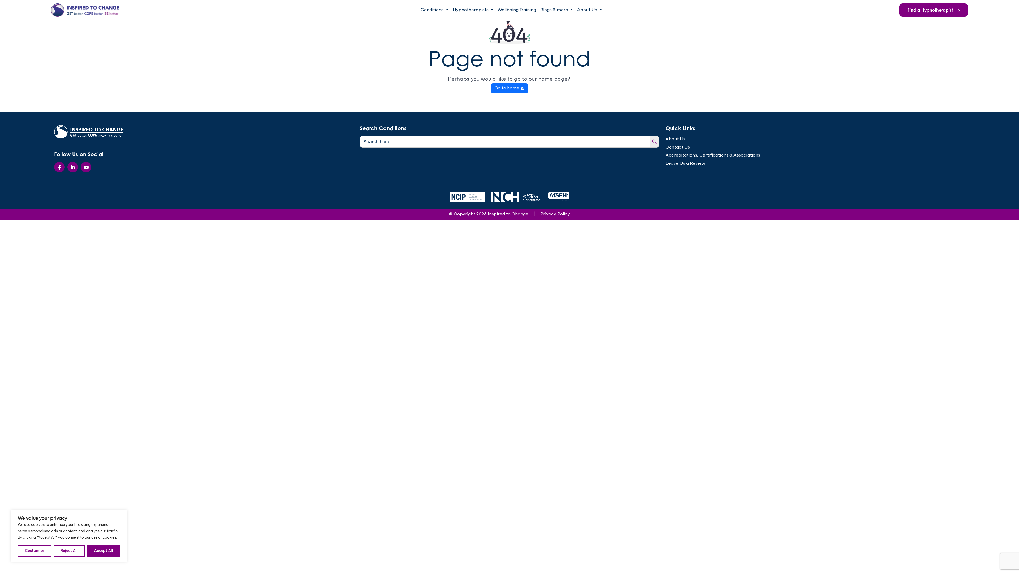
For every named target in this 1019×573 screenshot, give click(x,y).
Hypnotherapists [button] (471, 10)
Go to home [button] (507, 88)
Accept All (103, 551)
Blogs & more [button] (554, 10)
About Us (675, 139)
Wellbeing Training (517, 10)
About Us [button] (587, 10)
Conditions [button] (432, 10)
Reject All (69, 551)
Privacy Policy (555, 214)
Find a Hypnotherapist (931, 10)
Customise (34, 551)
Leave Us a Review (685, 163)
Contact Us (678, 147)
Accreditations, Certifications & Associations (713, 155)
